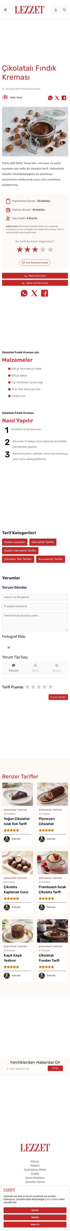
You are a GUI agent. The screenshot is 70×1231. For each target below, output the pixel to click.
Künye (35, 1161)
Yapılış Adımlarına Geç (36, 283)
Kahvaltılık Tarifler (43, 542)
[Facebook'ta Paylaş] (64, 98)
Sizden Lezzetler (14, 542)
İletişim (35, 1165)
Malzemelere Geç (37, 275)
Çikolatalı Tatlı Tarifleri (18, 559)
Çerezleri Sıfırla (35, 1182)
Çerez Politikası (35, 1177)
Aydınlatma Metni (35, 1169)
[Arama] (64, 9)
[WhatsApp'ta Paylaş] (50, 98)
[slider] (35, 249)
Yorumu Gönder (58, 697)
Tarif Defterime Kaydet (36, 262)
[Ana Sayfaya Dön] (35, 1147)
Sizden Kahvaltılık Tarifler (20, 550)
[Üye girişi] (56, 9)
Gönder (55, 1068)
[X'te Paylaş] (57, 98)
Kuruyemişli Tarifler (50, 559)
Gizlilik (35, 1173)
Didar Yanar (16, 97)
